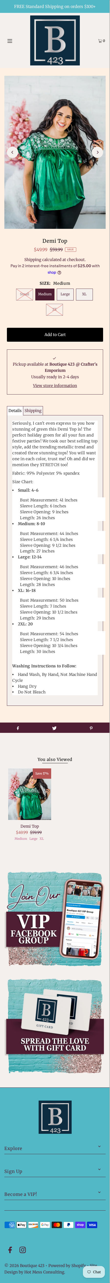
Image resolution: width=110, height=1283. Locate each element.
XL (84, 294)
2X (54, 309)
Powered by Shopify (67, 1265)
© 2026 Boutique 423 (24, 1265)
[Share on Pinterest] (91, 728)
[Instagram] (22, 1251)
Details (15, 410)
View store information (55, 385)
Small (24, 294)
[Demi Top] (29, 794)
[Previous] (12, 152)
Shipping (32, 259)
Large (65, 294)
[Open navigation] (17, 40)
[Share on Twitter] (54, 728)
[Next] (97, 152)
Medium (45, 294)
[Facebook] (10, 1251)
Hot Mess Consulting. (44, 1272)
